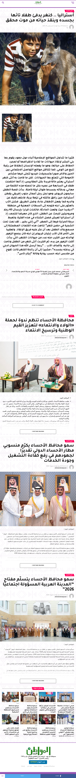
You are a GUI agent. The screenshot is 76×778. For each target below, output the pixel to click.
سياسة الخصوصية (49, 766)
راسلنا (23, 766)
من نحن (29, 766)
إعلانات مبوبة (37, 766)
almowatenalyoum (60, 338)
